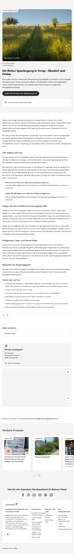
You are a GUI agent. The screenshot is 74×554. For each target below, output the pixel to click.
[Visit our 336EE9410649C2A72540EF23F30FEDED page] (40, 495)
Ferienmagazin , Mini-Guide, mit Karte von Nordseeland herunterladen (37, 526)
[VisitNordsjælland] (11, 504)
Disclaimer (61, 526)
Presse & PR (36, 537)
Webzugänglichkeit (64, 529)
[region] (37, 387)
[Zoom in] (68, 398)
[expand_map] (68, 372)
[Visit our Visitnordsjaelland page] (34, 495)
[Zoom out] (68, 403)
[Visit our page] (22, 495)
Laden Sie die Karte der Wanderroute (19, 93)
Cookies (60, 524)
